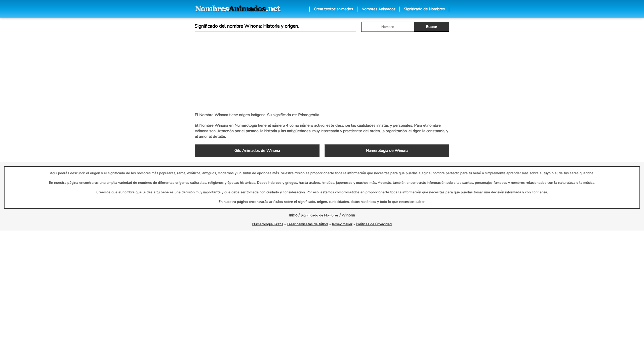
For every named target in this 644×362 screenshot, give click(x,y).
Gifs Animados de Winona (257, 150)
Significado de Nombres (424, 9)
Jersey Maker (342, 224)
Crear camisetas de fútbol (307, 224)
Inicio (293, 215)
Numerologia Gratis (267, 224)
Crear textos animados (333, 9)
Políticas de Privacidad (374, 224)
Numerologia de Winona (387, 150)
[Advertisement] (322, 72)
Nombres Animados (378, 9)
